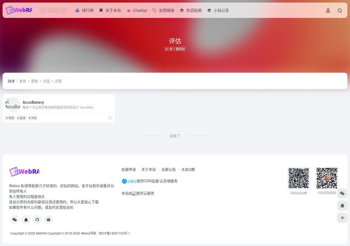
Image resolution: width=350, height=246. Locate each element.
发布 (22, 80)
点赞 (58, 80)
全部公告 (168, 169)
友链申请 (128, 169)
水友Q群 (188, 169)
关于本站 (148, 169)
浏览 (46, 80)
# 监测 (21, 118)
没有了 (175, 135)
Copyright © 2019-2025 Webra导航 (73, 233)
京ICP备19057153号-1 (114, 233)
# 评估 (33, 118)
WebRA (41, 233)
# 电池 (10, 118)
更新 (34, 80)
